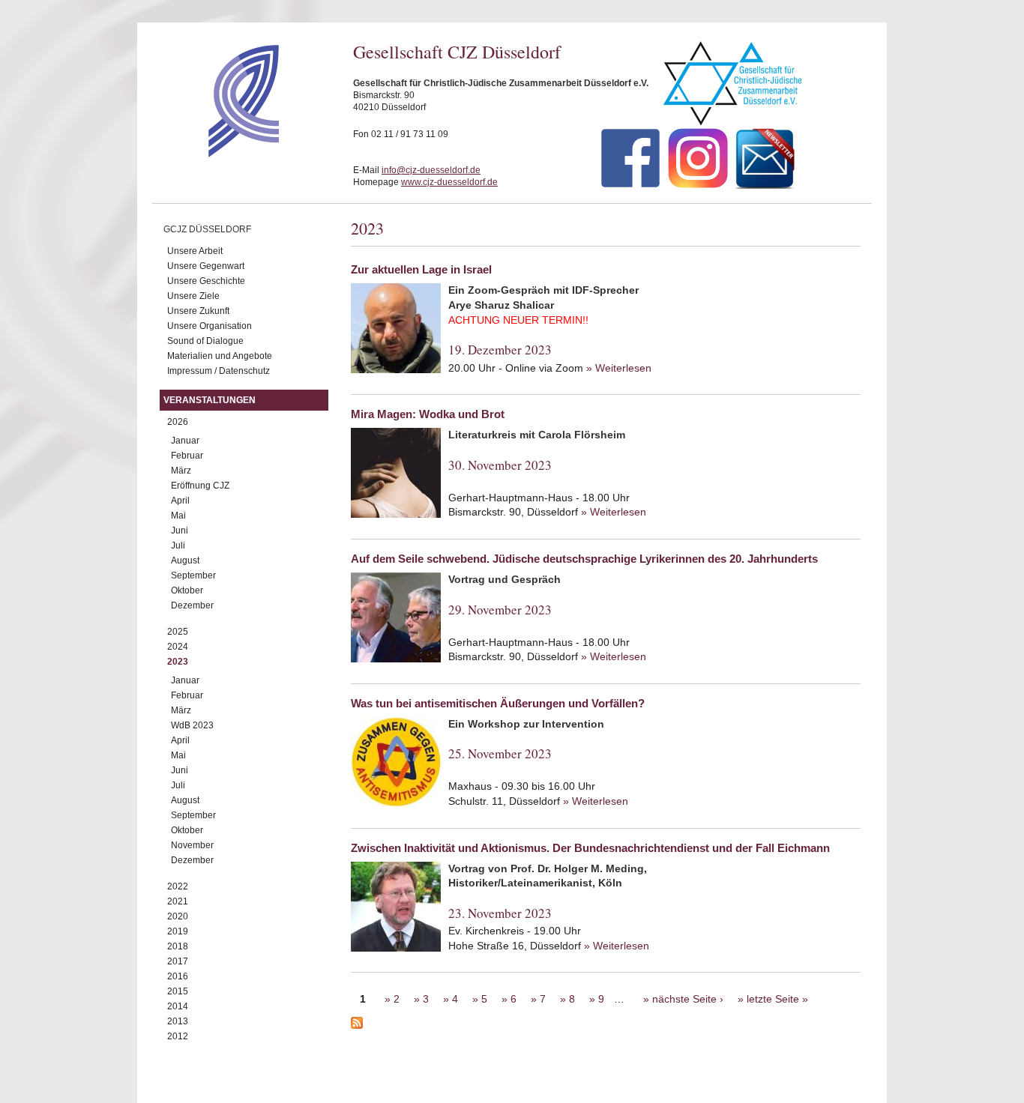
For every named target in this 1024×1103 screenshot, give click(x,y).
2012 (177, 1036)
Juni (179, 530)
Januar (185, 440)
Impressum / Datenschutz (218, 371)
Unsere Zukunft (198, 311)
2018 (177, 946)
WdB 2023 (192, 725)
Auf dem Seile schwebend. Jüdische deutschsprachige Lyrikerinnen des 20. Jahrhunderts (584, 558)
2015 (177, 991)
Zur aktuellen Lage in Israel (421, 269)
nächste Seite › (687, 999)
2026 (177, 422)
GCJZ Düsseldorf (207, 229)
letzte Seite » (777, 999)
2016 (177, 976)
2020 (177, 916)
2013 (177, 1021)
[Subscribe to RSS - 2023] (606, 1025)
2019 (177, 931)
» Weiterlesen (618, 368)
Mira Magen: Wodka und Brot (428, 414)
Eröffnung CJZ (200, 485)
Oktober (187, 590)
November (192, 845)
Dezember (192, 605)
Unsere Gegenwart (205, 266)
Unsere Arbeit (195, 251)
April (180, 500)
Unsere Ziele (193, 296)
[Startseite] (217, 154)
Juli (178, 545)
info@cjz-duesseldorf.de (431, 170)
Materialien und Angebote (219, 356)
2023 (177, 661)
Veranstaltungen (209, 400)
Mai (178, 515)
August (185, 560)
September (193, 575)
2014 (177, 1006)
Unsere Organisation (209, 326)
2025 (177, 631)
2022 (177, 886)
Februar (187, 455)
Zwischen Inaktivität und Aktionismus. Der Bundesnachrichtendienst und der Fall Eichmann (590, 847)
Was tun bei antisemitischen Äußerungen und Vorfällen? (498, 703)
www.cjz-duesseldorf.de (449, 182)
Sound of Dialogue (205, 341)
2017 (177, 961)
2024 (177, 646)
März (181, 470)
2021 (177, 901)
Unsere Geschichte (206, 281)
